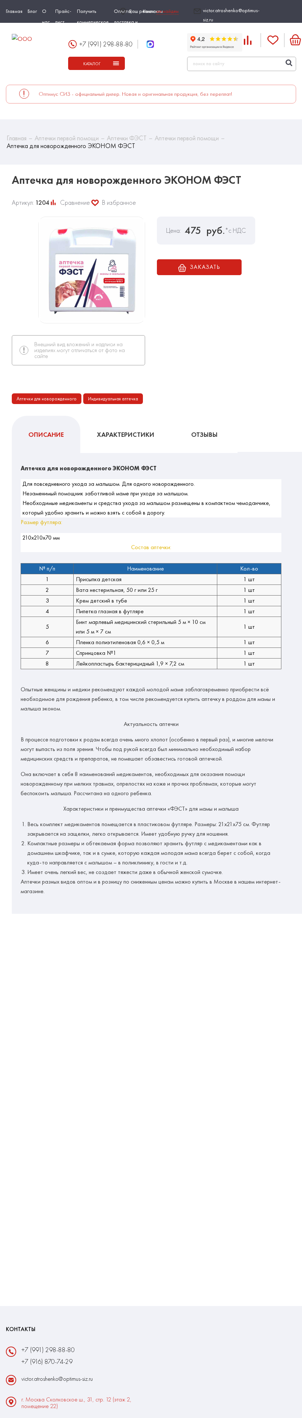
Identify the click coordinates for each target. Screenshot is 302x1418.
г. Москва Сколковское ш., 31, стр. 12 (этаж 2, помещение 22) (76, 1403)
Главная (14, 11)
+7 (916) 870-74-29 (47, 1361)
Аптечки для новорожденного (47, 399)
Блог (32, 11)
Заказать (205, 267)
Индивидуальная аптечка (113, 399)
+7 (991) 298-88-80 (106, 44)
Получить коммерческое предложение (93, 22)
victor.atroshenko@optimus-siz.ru (231, 15)
